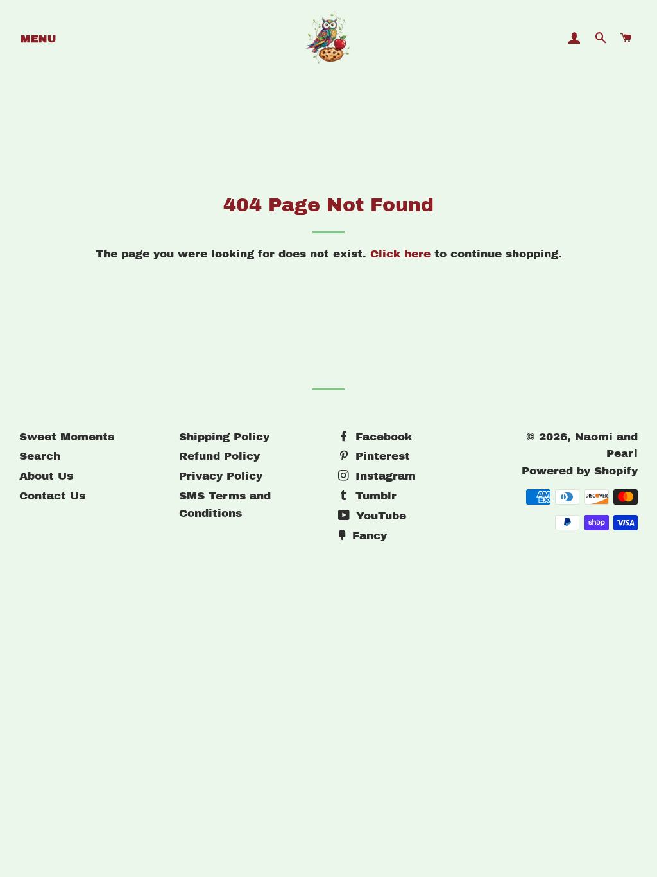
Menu (38, 38)
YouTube (379, 516)
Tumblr (374, 496)
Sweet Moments (66, 437)
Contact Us (52, 496)
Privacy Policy (220, 476)
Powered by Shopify (580, 471)
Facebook (382, 437)
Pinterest (381, 456)
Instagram (384, 476)
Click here (400, 254)
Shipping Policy (224, 437)
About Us (46, 476)
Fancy (367, 536)
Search (39, 456)
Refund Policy (219, 456)
